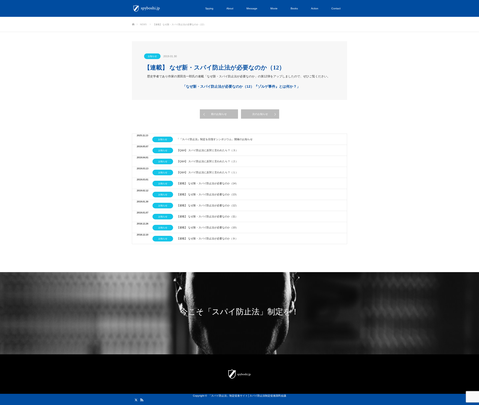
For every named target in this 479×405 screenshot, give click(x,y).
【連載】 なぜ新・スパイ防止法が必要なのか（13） (207, 194)
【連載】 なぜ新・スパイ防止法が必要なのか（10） (207, 227)
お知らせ (152, 56)
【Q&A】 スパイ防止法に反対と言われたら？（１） (207, 172)
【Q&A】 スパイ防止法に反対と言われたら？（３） (207, 150)
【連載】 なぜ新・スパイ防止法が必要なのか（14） (207, 183)
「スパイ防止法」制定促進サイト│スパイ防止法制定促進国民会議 (247, 395)
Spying (209, 8)
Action (314, 8)
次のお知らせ (260, 114)
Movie (273, 8)
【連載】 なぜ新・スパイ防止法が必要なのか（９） (207, 238)
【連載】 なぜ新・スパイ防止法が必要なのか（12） (207, 205)
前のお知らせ (219, 114)
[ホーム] (133, 18)
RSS (141, 399)
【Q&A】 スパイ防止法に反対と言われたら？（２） (207, 161)
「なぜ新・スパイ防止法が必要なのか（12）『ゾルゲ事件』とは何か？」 (241, 86)
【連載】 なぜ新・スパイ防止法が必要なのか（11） (207, 216)
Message (251, 8)
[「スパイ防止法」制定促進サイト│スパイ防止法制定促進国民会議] (162, 8)
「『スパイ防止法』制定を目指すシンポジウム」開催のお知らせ (215, 139)
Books (294, 8)
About (229, 8)
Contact (336, 8)
